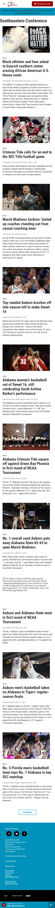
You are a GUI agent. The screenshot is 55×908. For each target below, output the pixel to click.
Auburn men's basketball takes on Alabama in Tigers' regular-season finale (26, 692)
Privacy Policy (10, 861)
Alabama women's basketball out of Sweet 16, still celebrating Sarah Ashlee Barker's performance (25, 387)
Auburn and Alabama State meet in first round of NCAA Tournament (27, 617)
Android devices (11, 884)
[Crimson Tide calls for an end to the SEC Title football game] (26, 130)
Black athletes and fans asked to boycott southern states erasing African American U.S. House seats (26, 68)
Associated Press (9, 234)
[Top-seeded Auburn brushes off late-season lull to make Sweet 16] (26, 280)
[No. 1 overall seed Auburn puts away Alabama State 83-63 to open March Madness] (26, 516)
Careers (8, 875)
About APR (9, 871)
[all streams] (51, 905)
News (5, 58)
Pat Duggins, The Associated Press (15, 81)
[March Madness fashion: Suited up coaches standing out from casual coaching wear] (26, 197)
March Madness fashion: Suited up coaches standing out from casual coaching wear (27, 224)
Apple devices (10, 882)
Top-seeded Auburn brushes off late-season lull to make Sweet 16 (27, 307)
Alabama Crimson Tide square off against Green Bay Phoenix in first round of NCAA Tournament (26, 466)
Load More (27, 812)
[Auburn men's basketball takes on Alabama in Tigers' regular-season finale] (26, 665)
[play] (4, 905)
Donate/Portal (43, 4)
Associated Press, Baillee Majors (14, 399)
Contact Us (9, 873)
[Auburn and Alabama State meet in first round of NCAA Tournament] (26, 590)
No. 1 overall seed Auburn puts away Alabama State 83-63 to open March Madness (26, 543)
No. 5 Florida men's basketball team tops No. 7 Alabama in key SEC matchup (27, 772)
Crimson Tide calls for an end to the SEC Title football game (27, 154)
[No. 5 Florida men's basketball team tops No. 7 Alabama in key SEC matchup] (26, 745)
